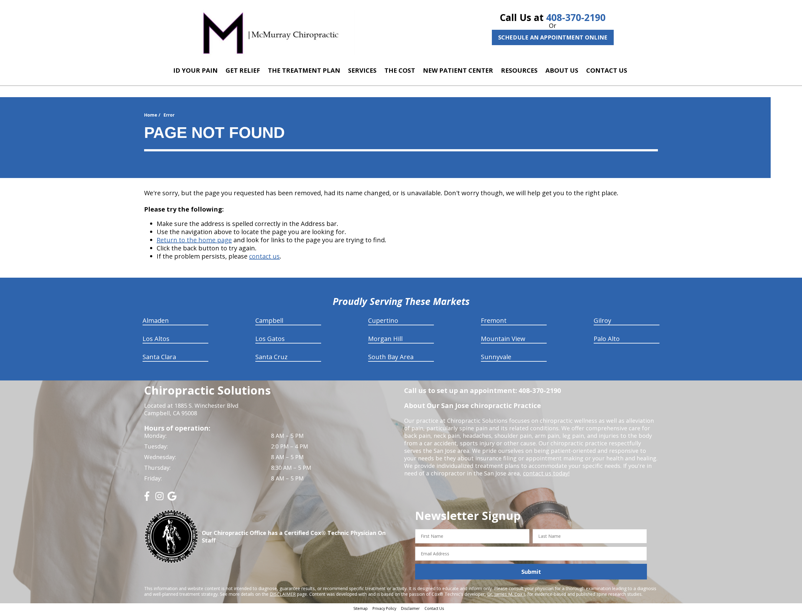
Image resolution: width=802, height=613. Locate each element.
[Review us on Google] (172, 498)
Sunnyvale (496, 357)
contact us (264, 256)
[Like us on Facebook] (147, 498)
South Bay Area (391, 357)
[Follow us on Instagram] (159, 498)
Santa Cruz (271, 357)
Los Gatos (270, 338)
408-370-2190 (576, 17)
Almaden (156, 320)
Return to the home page (194, 240)
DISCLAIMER (283, 594)
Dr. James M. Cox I (506, 594)
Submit (531, 571)
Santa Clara (159, 357)
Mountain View (503, 338)
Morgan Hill (385, 338)
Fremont (494, 320)
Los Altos (156, 338)
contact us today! (546, 473)
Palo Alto (607, 338)
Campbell (269, 320)
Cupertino (383, 320)
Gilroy (602, 320)
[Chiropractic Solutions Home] (270, 32)
